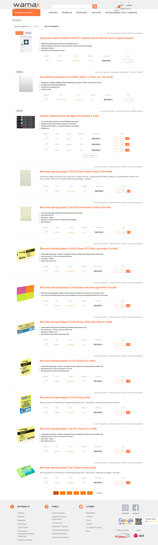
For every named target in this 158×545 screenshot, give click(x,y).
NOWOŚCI (53, 12)
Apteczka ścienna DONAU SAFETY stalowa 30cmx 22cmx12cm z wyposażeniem (87, 38)
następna (99, 493)
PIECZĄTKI (96, 12)
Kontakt (89, 524)
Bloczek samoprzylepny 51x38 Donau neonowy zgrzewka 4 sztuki (78, 287)
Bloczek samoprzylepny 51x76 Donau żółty (65, 397)
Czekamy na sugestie (60, 537)
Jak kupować (57, 523)
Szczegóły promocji (94, 527)
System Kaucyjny (58, 513)
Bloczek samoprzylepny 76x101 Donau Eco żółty (68, 428)
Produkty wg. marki (59, 534)
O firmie (89, 517)
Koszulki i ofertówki (136, 72)
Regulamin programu (60, 526)
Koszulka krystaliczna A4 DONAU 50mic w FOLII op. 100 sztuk (76, 76)
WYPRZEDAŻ (81, 12)
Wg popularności (52, 26)
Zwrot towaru (23, 527)
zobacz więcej (89, 156)
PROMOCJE (67, 12)
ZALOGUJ (128, 9)
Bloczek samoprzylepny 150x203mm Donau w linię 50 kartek (75, 207)
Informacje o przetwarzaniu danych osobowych (26, 533)
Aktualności (90, 513)
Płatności (21, 517)
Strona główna (116, 33)
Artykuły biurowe (115, 167)
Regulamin (21, 520)
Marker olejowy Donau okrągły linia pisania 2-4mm (69, 115)
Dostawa (21, 513)
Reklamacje (22, 524)
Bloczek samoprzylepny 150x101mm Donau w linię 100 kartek (76, 171)
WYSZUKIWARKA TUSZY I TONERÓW (121, 12)
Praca (88, 520)
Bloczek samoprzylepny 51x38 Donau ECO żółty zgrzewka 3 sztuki (79, 248)
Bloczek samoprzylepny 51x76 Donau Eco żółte (67, 360)
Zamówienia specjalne (60, 530)
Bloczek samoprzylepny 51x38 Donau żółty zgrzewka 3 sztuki (76, 321)
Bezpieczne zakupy (25, 540)
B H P (124, 33)
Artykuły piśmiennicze (123, 111)
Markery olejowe (137, 111)
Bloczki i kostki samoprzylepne (132, 167)
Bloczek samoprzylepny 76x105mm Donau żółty (68, 467)
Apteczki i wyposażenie (135, 33)
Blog (88, 531)
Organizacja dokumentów (119, 72)
